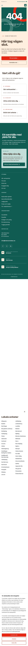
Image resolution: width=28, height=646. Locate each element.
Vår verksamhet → (10, 89)
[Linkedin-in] (10, 246)
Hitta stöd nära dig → (11, 101)
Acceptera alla (14, 635)
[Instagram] (6, 246)
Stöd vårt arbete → (10, 113)
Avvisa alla (14, 642)
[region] (14, 619)
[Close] (26, 595)
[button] (25, 5)
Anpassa (14, 639)
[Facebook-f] (2, 246)
